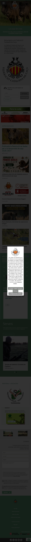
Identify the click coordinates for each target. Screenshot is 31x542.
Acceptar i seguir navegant (15, 288)
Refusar (15, 291)
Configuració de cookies (15, 293)
